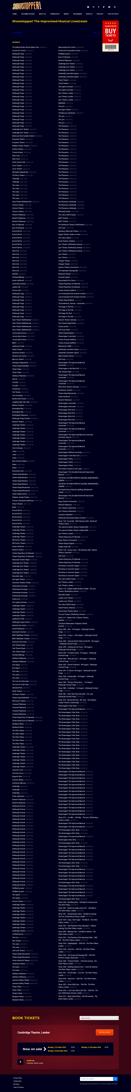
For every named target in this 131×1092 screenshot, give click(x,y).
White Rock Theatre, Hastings (72, 387)
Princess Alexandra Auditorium (27, 501)
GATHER (19, 274)
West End (19, 251)
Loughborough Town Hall (24, 402)
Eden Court (20, 156)
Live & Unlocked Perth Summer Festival (75, 294)
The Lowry (19, 185)
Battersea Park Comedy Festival (27, 136)
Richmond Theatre (68, 274)
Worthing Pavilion (68, 211)
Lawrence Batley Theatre (24, 980)
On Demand (77, 14)
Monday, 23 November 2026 (57, 1051)
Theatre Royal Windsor (24, 474)
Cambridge (20, 786)
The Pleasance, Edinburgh (71, 202)
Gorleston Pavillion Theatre (25, 583)
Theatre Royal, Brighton (70, 543)
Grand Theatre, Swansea (70, 608)
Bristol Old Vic (21, 231)
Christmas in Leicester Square (72, 566)
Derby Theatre (21, 691)
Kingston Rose (21, 776)
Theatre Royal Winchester (25, 487)
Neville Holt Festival (23, 399)
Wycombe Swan (21, 576)
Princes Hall (20, 290)
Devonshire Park (21, 471)
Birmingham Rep (21, 408)
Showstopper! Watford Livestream (74, 452)
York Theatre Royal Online (71, 323)
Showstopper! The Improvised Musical (75, 709)
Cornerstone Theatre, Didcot (72, 611)
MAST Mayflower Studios (24, 635)
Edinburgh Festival (22, 806)
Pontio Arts (20, 599)
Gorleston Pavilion (22, 353)
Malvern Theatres (22, 405)
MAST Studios (67, 218)
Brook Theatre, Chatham (70, 241)
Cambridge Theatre (22, 425)
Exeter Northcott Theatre (25, 960)
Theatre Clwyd (21, 993)
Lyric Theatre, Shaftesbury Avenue (74, 244)
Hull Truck (65, 228)
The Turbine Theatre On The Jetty (73, 469)
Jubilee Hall (20, 287)
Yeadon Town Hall (68, 547)
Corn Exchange (21, 395)
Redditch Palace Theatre (24, 146)
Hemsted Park (21, 688)
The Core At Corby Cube (24, 681)
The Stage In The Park (69, 307)
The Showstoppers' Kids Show (72, 712)
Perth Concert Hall (22, 162)
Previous (18, 33)
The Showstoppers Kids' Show (72, 830)
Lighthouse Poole (22, 346)
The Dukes (19, 967)
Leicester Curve (21, 770)
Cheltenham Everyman (23, 586)
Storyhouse (20, 389)
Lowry (18, 451)
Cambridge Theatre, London (35, 1063)
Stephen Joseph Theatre (24, 497)
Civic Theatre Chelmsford (71, 508)
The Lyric (65, 106)
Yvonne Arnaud (21, 152)
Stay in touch (113, 14)
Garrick (18, 379)
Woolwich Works (22, 724)
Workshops (54, 14)
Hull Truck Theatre (22, 951)
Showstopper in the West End (72, 368)
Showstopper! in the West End (72, 456)
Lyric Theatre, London (69, 93)
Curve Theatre (21, 165)
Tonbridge (19, 179)
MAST (18, 343)
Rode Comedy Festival (69, 356)
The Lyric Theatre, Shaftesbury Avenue (75, 614)
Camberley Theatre (22, 964)
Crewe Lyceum (67, 326)
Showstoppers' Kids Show (71, 706)
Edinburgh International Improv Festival (75, 518)
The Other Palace (22, 730)
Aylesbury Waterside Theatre (72, 231)
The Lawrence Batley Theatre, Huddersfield (77, 527)
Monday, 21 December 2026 (91, 1047)
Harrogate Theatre (22, 579)
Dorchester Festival (23, 632)
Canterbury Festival (23, 284)
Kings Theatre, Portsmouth (71, 540)
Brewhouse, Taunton (69, 390)
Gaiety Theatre (21, 349)
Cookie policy (17, 1081)
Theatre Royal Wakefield (24, 366)
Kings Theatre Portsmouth (71, 501)
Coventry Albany (21, 780)
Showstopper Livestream (71, 336)
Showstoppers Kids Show (71, 840)
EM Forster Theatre (22, 540)
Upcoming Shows (28, 14)
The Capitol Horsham (23, 602)
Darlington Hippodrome (24, 172)
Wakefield (65, 103)
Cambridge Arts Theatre (24, 129)
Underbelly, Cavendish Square (72, 73)
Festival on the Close (23, 642)
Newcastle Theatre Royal (24, 560)
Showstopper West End (70, 410)
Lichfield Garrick (21, 934)
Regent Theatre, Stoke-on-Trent (73, 234)
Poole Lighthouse (22, 796)
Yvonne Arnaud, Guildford (71, 290)
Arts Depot (20, 665)
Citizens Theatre (22, 205)
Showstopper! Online (69, 459)
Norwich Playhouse (22, 215)
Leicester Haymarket (69, 515)
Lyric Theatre (66, 254)
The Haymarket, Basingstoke (72, 271)
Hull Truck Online (68, 330)
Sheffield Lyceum (22, 888)
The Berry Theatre (22, 175)
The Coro (19, 937)
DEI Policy (16, 1084)
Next (95, 33)
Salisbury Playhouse (23, 376)
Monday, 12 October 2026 (57, 1047)
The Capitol (20, 895)
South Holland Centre (23, 494)
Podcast (100, 14)
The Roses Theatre (22, 694)
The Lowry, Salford (68, 238)
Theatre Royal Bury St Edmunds (27, 553)
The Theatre (20, 392)
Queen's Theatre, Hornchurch (72, 267)
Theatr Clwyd (20, 369)
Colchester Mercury (23, 783)
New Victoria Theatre (23, 461)
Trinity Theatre (67, 80)
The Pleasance (67, 126)
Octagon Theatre (68, 261)
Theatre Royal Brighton (70, 300)
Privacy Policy (17, 1078)
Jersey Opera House (23, 333)
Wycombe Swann (68, 595)
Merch (66, 14)
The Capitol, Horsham (69, 87)
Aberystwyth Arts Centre (71, 47)
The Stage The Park (69, 313)
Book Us (89, 14)
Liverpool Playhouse (23, 704)
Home (15, 14)
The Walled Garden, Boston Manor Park (29, 47)
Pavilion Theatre (21, 149)
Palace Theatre (21, 504)
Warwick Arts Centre (23, 356)
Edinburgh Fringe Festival (25, 418)
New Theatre (20, 941)
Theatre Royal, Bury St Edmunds (27, 717)
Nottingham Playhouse (24, 415)
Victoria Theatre (21, 901)
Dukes (18, 464)
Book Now (104, 1032)
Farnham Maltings (22, 277)
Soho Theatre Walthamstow (25, 202)
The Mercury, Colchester (70, 113)
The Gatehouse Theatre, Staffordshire (75, 225)
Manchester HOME (68, 346)
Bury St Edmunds (22, 225)
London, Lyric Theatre (69, 598)
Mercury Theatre (22, 359)
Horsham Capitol (68, 277)
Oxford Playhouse (22, 629)
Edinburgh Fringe (22, 54)
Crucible (19, 382)
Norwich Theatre (22, 422)
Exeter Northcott (22, 280)
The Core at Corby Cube (24, 684)
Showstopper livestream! (71, 406)
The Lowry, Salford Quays (71, 215)
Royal (18, 507)
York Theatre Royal (22, 645)
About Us (42, 14)
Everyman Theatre (22, 139)
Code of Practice (18, 1087)
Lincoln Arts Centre (23, 50)
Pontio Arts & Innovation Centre (73, 50)
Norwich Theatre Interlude (71, 320)
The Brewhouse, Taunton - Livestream (75, 303)
